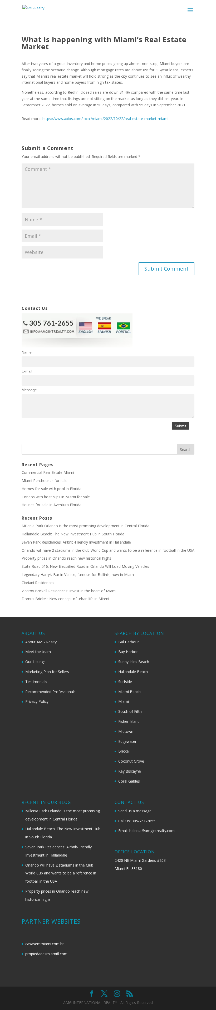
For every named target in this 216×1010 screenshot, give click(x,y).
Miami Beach (129, 691)
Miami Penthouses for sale (44, 480)
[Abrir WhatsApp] (203, 997)
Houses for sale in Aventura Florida (51, 504)
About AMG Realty (41, 641)
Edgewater (127, 741)
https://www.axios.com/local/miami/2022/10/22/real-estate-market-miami (105, 118)
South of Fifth (130, 711)
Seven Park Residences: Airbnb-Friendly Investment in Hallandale (76, 542)
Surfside (125, 681)
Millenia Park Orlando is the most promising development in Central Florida (85, 525)
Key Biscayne (129, 771)
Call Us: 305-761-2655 (136, 820)
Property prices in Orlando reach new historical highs (66, 558)
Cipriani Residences (38, 582)
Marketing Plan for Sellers (47, 671)
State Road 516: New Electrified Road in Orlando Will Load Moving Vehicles (85, 566)
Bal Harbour (128, 641)
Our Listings (35, 661)
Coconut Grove (131, 761)
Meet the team (38, 651)
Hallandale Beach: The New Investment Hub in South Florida (73, 533)
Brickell (124, 751)
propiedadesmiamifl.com (46, 953)
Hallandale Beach (133, 671)
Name (27, 352)
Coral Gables (129, 781)
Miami (123, 701)
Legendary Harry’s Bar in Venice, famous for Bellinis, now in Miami (78, 574)
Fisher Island (129, 721)
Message (29, 390)
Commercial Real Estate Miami (48, 472)
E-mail (27, 371)
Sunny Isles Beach (133, 661)
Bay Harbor (128, 651)
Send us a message (134, 810)
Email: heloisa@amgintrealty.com (146, 830)
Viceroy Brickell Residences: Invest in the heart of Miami (69, 590)
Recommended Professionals (50, 691)
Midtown (125, 731)
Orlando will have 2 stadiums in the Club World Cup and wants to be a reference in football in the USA (108, 550)
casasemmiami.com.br (44, 943)
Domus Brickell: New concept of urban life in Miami (65, 598)
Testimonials (36, 681)
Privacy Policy (36, 701)
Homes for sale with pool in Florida (51, 488)
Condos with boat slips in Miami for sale (56, 496)
